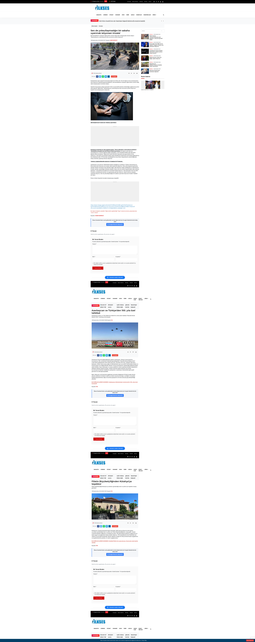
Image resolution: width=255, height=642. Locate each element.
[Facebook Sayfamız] (156, 1)
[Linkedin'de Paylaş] (108, 76)
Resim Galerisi (135, 1)
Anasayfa (129, 1)
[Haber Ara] (163, 15)
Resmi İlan (139, 14)
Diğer (154, 14)
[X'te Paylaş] (100, 76)
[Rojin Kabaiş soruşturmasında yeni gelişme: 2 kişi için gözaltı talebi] (145, 36)
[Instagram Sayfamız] (158, 1)
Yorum (94, 244)
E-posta (118, 256)
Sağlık (132, 14)
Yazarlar (145, 1)
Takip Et (114, 76)
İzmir (127, 14)
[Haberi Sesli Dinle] (129, 73)
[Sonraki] (163, 21)
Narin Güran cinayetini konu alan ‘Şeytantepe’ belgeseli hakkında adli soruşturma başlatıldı (134, 306)
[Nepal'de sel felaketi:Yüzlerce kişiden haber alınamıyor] (145, 64)
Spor (123, 14)
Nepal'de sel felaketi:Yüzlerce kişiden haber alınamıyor (156, 65)
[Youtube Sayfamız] (162, 1)
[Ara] (161, 30)
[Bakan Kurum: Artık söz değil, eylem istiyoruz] (145, 58)
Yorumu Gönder (98, 268)
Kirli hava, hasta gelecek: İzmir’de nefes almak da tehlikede (127, 306)
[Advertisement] (140, 8)
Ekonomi (117, 14)
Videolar (141, 1)
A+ (134, 73)
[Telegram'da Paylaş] (106, 76)
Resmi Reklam (147, 14)
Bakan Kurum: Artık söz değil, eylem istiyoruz (156, 58)
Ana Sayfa (95, 26)
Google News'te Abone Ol (115, 224)
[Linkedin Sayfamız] (160, 1)
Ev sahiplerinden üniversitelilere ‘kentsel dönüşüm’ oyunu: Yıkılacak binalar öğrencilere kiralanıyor (124, 21)
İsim (93, 256)
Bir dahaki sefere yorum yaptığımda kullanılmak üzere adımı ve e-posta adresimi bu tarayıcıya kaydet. (115, 263)
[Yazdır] (137, 73)
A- (131, 73)
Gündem (105, 14)
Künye (150, 1)
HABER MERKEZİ (113, 40)
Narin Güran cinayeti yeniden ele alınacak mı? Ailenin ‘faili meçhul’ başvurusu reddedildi (103, 306)
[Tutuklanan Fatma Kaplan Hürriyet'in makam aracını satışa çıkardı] (145, 51)
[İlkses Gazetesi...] (102, 7)
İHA (112, 320)
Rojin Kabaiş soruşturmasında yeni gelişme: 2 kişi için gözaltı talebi (156, 37)
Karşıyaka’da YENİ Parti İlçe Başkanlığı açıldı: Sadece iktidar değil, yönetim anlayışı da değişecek (120, 306)
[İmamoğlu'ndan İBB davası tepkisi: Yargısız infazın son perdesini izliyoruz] (145, 44)
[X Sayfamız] (154, 1)
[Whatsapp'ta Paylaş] (103, 76)
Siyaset (111, 14)
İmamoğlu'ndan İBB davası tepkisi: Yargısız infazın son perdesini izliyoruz (156, 45)
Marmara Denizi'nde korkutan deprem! (155, 71)
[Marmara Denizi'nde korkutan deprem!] (145, 71)
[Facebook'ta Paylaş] (97, 76)
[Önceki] (161, 21)
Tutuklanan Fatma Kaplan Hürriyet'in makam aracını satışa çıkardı (156, 52)
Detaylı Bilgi (144, 640)
